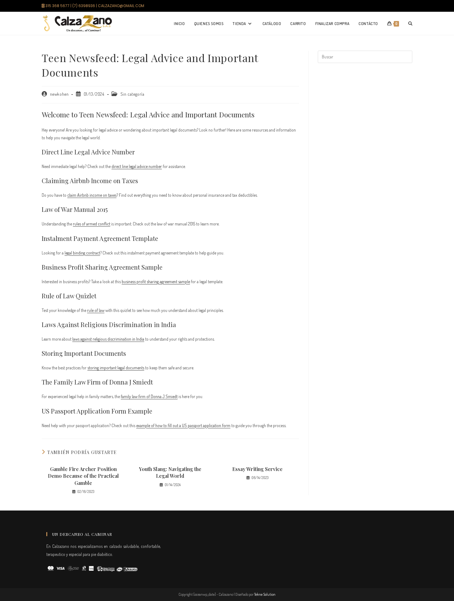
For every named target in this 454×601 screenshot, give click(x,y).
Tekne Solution (264, 594)
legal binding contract (82, 252)
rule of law (95, 310)
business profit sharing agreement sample (156, 281)
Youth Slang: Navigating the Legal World (170, 472)
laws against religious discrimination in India (108, 339)
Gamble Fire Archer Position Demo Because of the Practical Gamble (83, 476)
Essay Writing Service (257, 469)
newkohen (59, 94)
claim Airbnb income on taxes (91, 195)
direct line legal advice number (136, 166)
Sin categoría (132, 94)
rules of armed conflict (91, 223)
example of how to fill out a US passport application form (183, 425)
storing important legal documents (115, 367)
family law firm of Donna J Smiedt (149, 396)
